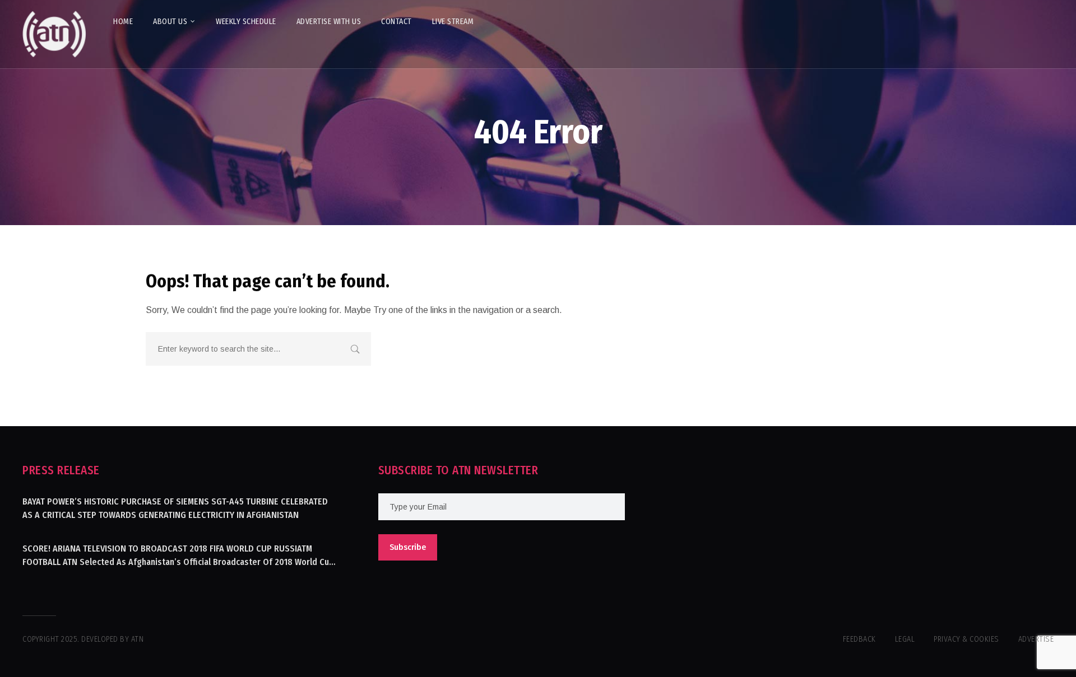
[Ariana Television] (54, 34)
